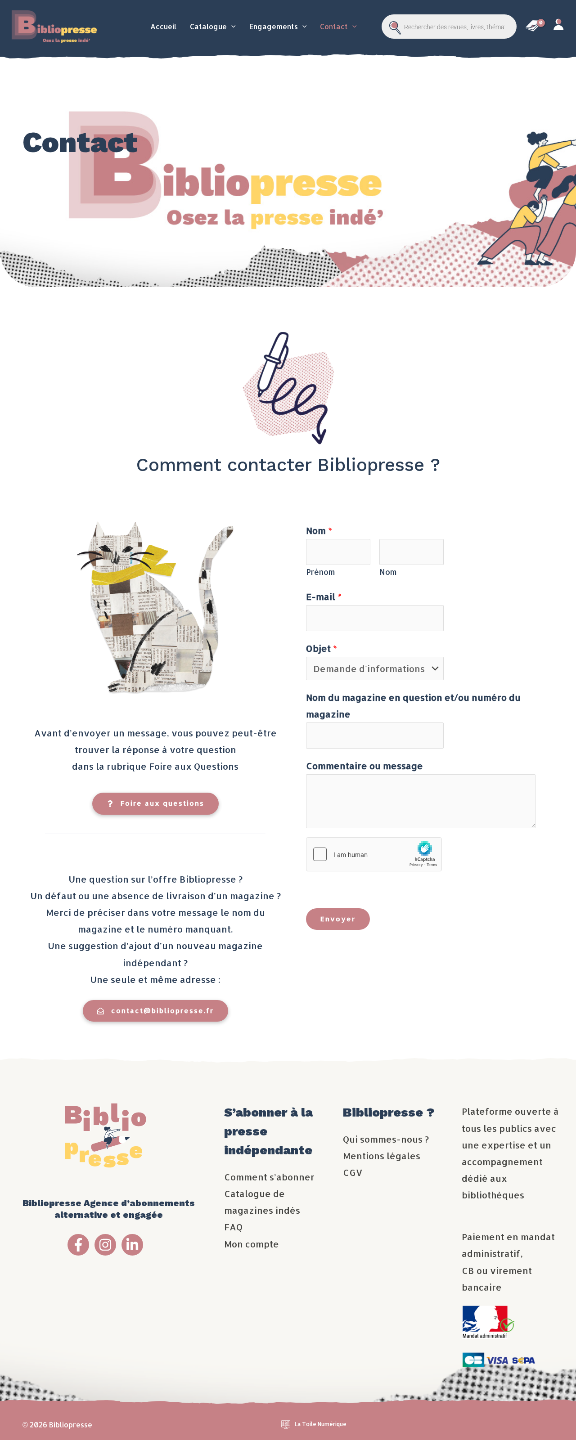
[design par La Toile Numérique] (285, 1424)
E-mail (324, 596)
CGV (353, 1172)
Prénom (320, 572)
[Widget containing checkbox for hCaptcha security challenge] (374, 854)
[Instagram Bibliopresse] (105, 1245)
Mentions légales (381, 1156)
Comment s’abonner (269, 1177)
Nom (319, 530)
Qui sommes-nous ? (386, 1139)
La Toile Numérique (320, 1424)
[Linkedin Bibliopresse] (132, 1245)
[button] (231, 26)
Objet (321, 648)
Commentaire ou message (364, 766)
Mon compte (251, 1244)
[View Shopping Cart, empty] (533, 27)
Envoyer (338, 919)
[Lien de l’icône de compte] (558, 27)
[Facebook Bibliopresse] (78, 1245)
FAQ (233, 1227)
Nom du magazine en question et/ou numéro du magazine (413, 705)
